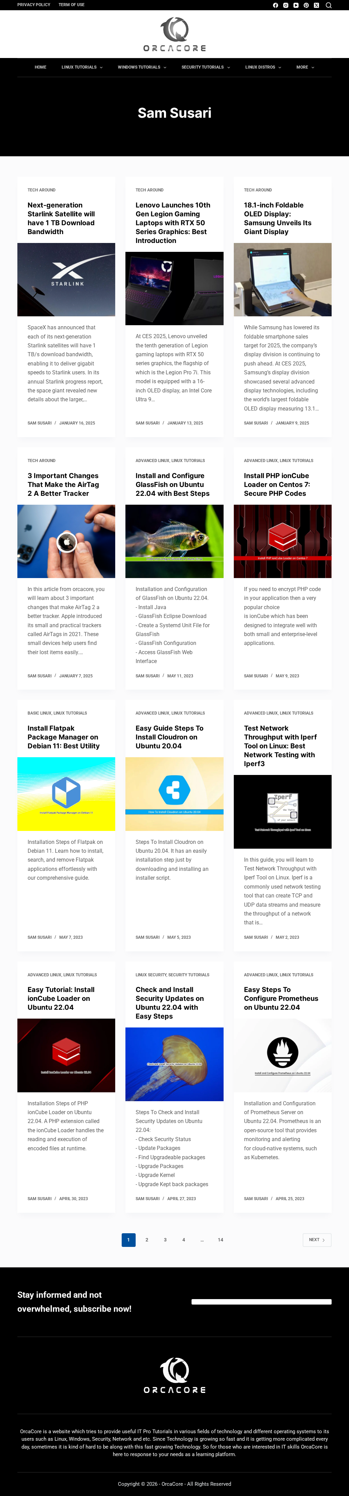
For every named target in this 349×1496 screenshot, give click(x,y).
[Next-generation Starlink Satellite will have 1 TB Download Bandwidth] (66, 279)
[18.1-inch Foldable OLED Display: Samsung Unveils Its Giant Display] (283, 279)
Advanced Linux (152, 460)
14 (220, 1239)
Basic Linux (39, 713)
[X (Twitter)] (316, 5)
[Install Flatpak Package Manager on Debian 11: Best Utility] (66, 794)
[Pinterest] (306, 5)
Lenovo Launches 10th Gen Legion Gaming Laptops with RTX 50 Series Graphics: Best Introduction (173, 223)
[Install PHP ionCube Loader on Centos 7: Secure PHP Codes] (283, 541)
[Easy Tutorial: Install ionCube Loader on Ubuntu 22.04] (66, 1055)
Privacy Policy (33, 4)
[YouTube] (296, 5)
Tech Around (42, 190)
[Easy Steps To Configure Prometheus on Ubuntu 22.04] (283, 1055)
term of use (72, 4)
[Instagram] (285, 5)
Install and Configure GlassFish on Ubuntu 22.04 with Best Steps (173, 485)
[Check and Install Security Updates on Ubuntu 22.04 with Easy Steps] (174, 1064)
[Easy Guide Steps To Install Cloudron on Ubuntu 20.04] (174, 794)
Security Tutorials (203, 67)
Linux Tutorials (79, 67)
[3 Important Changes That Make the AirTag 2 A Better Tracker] (66, 541)
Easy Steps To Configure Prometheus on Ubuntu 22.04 (281, 998)
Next (314, 1239)
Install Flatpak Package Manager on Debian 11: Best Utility (64, 737)
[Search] (329, 5)
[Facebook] (275, 5)
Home (40, 67)
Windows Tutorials (139, 67)
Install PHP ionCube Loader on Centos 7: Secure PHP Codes (277, 485)
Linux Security (151, 975)
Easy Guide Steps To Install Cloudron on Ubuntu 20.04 (169, 737)
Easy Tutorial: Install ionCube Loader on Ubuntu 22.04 (61, 998)
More (302, 67)
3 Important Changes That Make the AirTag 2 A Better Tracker (63, 485)
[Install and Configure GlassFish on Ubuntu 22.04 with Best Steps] (174, 541)
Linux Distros (260, 67)
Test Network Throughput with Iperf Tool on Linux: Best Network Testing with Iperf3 (280, 746)
